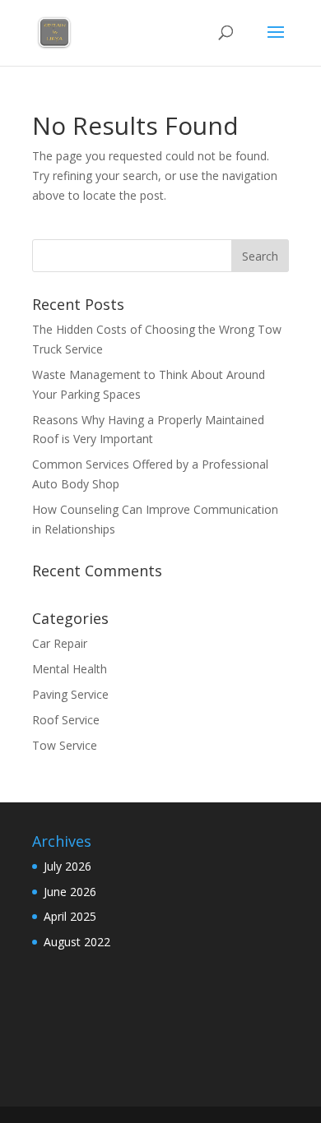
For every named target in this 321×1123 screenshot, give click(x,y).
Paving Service (70, 694)
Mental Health (69, 669)
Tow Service (64, 745)
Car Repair (59, 643)
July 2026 (67, 866)
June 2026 (70, 891)
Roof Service (66, 720)
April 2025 (70, 916)
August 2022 (77, 942)
